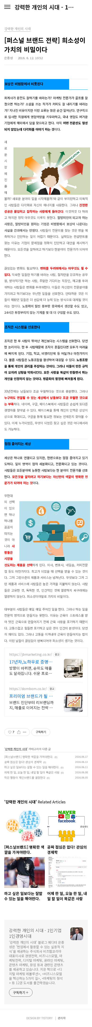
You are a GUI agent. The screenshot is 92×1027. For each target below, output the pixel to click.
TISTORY (47, 1018)
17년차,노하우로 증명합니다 (30, 661)
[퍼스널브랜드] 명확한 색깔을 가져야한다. (28, 757)
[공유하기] (19, 732)
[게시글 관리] (25, 732)
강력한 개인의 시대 (16, 749)
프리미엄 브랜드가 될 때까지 (31, 696)
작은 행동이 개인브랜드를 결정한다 (24, 777)
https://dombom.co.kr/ (28, 689)
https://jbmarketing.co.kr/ (30, 654)
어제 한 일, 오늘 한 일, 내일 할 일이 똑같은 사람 (31, 772)
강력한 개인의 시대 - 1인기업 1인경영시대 (46, 7)
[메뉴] (7, 7)
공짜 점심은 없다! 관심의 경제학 (23, 762)
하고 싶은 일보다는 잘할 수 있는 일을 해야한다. (31, 767)
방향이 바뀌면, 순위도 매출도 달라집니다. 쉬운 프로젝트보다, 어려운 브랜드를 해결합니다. (30, 670)
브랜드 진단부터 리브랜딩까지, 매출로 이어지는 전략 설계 (31, 704)
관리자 (62, 1018)
